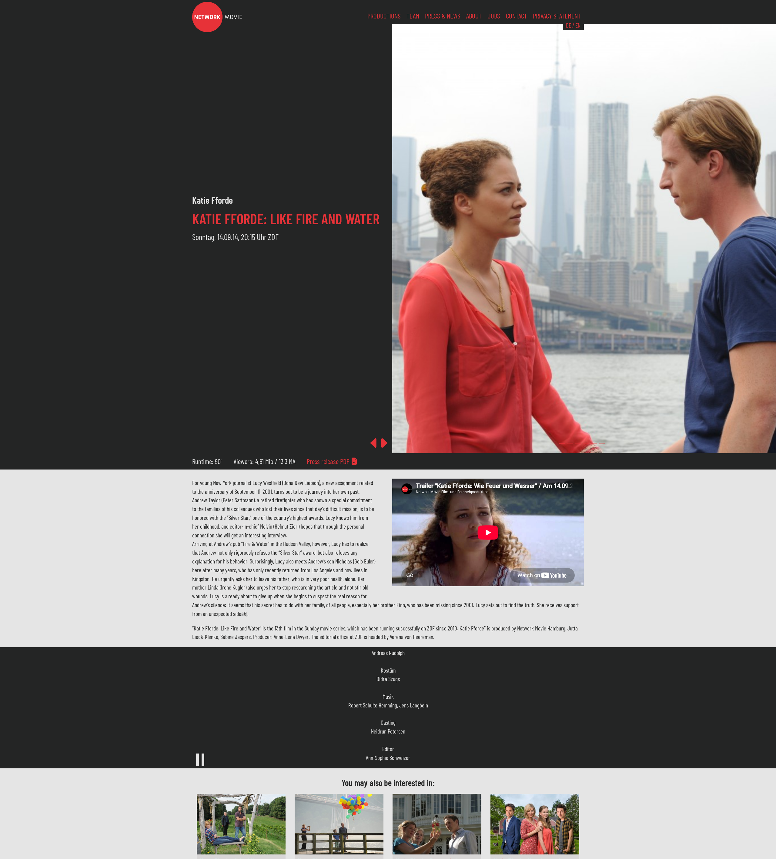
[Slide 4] (594, 443)
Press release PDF (329, 461)
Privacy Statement (557, 16)
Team (412, 16)
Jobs (494, 16)
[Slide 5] (602, 443)
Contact (516, 16)
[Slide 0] (562, 443)
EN (577, 25)
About (474, 16)
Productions (384, 16)
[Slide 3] (586, 443)
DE (568, 25)
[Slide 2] (578, 443)
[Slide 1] (570, 443)
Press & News (442, 16)
